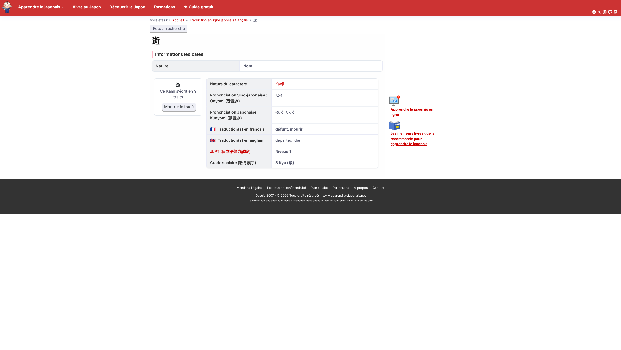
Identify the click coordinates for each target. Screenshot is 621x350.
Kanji (279, 83)
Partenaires (341, 188)
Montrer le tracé (179, 106)
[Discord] (615, 12)
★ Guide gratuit (198, 6)
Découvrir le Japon (127, 6)
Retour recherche (168, 28)
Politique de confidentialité (286, 188)
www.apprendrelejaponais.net (344, 195)
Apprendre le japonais (39, 6)
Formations (164, 6)
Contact (378, 188)
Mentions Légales (249, 188)
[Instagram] (604, 12)
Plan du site (319, 188)
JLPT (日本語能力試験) (230, 151)
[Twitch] (610, 12)
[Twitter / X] (599, 12)
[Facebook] (594, 12)
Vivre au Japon (87, 6)
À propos (361, 188)
